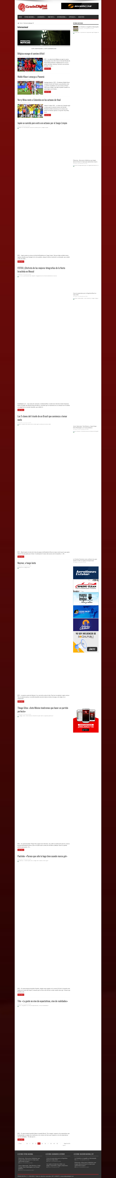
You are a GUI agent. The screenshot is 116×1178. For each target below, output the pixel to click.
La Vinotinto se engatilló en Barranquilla (89, 26)
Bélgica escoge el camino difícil (30, 53)
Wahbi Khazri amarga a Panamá (30, 76)
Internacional (61, 17)
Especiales (72, 17)
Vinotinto (51, 17)
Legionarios (41, 17)
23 (42, 1143)
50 (57, 1143)
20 (32, 1143)
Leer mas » (47, 68)
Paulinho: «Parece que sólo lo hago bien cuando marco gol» (42, 856)
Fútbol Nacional (29, 17)
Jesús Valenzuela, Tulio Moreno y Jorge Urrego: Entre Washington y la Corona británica (29, 1167)
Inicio (20, 17)
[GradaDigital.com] (33, 11)
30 (51, 1143)
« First (19, 1143)
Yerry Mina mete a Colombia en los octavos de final (39, 100)
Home (21, 23)
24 (45, 1143)
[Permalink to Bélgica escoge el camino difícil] (30, 71)
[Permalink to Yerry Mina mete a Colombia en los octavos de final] (30, 117)
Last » (64, 1145)
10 (27, 1143)
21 (35, 1143)
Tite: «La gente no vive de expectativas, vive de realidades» (42, 1001)
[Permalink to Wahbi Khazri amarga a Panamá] (30, 94)
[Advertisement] (86, 680)
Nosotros (81, 17)
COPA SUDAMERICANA (50, 48)
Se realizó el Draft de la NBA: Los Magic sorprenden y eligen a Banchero (57, 1164)
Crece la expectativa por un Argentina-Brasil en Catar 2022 (57, 1159)
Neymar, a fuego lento (26, 563)
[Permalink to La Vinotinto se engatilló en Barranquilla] (75, 30)
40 (54, 1143)
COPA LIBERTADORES (37, 48)
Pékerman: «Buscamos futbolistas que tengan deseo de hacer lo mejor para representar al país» (29, 1160)
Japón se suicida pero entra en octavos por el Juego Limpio (42, 123)
